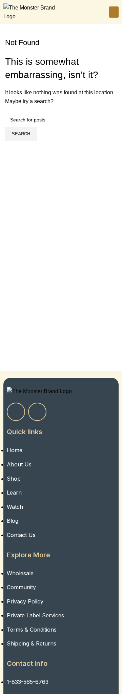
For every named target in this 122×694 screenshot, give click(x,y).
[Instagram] (37, 412)
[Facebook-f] (16, 412)
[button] (114, 12)
